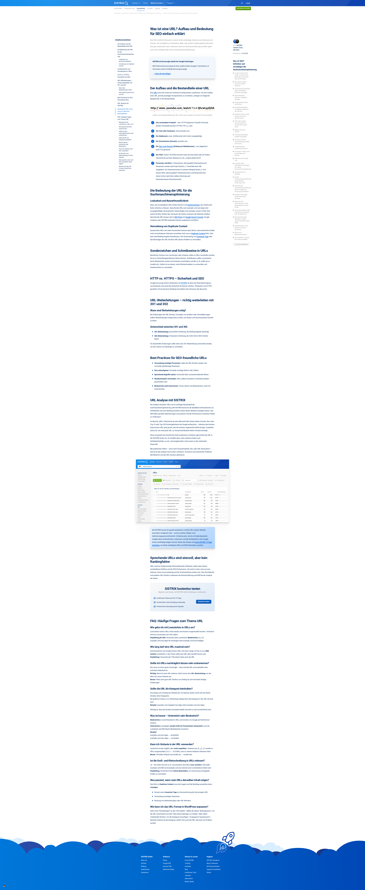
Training (157, 8)
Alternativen (189, 878)
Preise (145, 3)
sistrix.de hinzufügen (163, 74)
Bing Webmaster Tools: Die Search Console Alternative (241, 227)
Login (248, 3)
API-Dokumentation (213, 866)
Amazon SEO (167, 866)
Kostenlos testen (243, 8)
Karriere (143, 863)
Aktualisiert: (237, 53)
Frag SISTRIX (141, 8)
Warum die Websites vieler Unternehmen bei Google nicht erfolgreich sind (242, 212)
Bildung (143, 866)
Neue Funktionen (212, 863)
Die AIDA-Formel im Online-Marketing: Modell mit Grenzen (242, 141)
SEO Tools (178, 217)
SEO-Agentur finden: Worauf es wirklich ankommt (240, 83)
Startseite (117, 13)
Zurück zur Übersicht (241, 244)
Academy (165, 8)
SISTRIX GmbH (146, 857)
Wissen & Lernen (157, 3)
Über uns (144, 860)
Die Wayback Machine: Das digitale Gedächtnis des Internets (241, 109)
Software (135, 3)
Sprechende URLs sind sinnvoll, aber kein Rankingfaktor (125, 111)
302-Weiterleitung (161, 336)
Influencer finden (168, 869)
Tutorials (150, 8)
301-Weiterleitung (161, 332)
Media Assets (189, 881)
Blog (186, 869)
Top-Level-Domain (166, 146)
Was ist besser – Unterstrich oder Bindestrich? (123, 144)
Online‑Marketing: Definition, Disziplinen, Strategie (241, 97)
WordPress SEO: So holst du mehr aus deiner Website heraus (242, 116)
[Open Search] (242, 3)
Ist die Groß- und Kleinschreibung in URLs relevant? (126, 155)
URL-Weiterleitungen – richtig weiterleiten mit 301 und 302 (124, 83)
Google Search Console (194, 217)
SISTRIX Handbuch (213, 860)
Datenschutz (145, 869)
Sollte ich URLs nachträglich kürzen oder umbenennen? (126, 133)
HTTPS (184, 283)
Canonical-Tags (202, 236)
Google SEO (167, 863)
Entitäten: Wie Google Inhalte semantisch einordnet (241, 196)
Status (209, 872)
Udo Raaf (236, 50)
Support (170, 3)
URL (155, 93)
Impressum (145, 872)
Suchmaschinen (193, 205)
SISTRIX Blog (118, 8)
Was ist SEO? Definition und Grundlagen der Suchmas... (146, 13)
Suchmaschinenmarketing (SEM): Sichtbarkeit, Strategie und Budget (242, 90)
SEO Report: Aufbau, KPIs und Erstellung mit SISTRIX (242, 153)
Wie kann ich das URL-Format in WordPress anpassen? (125, 168)
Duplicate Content (198, 233)
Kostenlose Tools (129, 8)
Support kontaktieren (214, 869)
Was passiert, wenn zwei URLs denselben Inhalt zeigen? (126, 161)
